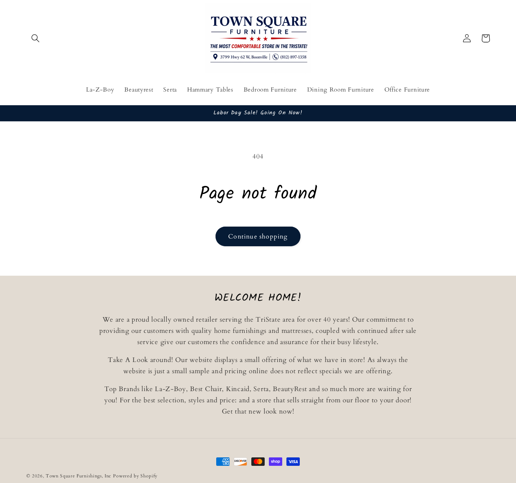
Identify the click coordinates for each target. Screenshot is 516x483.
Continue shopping (257, 236)
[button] (35, 38)
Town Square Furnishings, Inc (79, 476)
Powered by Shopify (135, 476)
